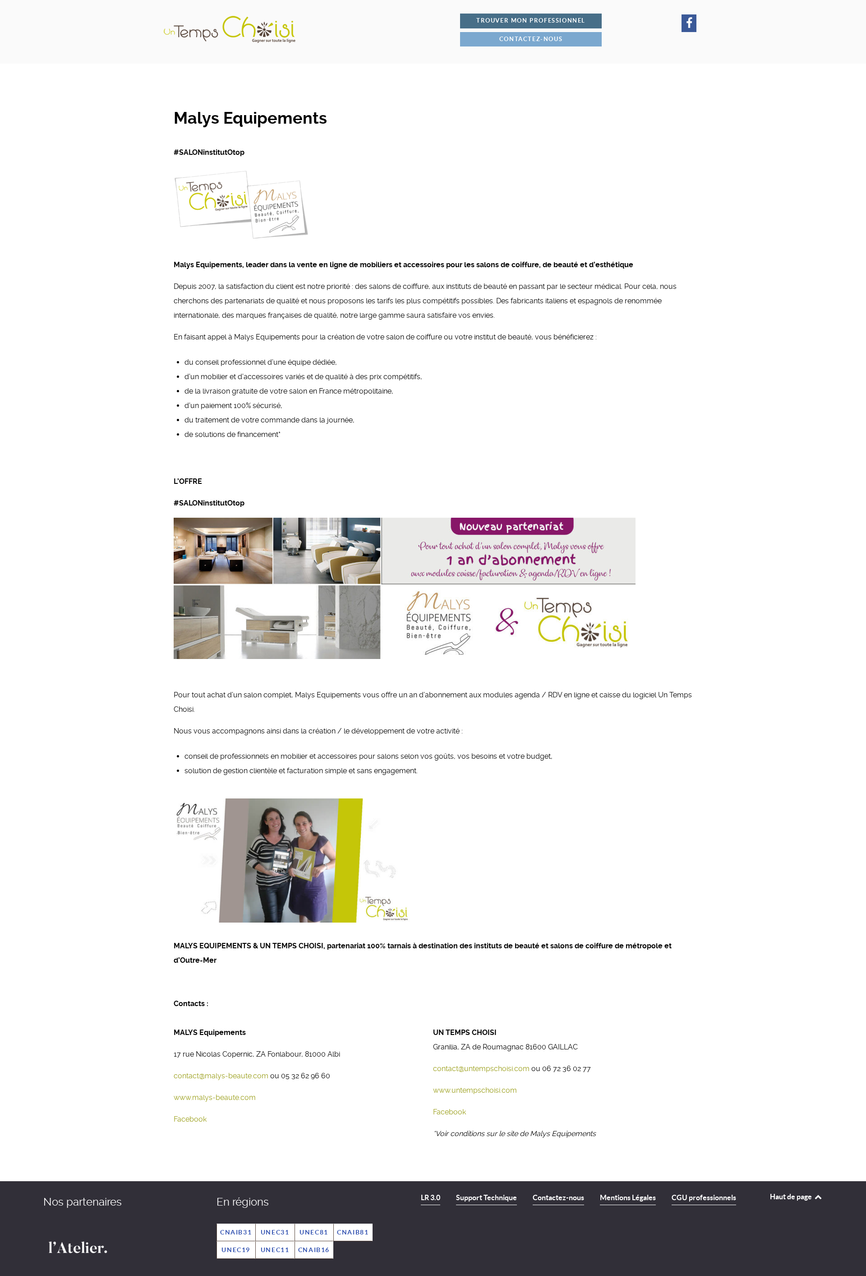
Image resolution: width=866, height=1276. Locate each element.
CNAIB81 (353, 1232)
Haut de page (791, 1196)
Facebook (190, 1119)
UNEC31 (275, 1232)
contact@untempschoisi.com (482, 1068)
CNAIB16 (314, 1249)
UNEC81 (313, 1232)
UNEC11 (275, 1249)
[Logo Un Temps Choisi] (309, 29)
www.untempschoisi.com (475, 1090)
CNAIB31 (236, 1232)
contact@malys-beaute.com (222, 1076)
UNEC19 (235, 1249)
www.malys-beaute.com (215, 1097)
